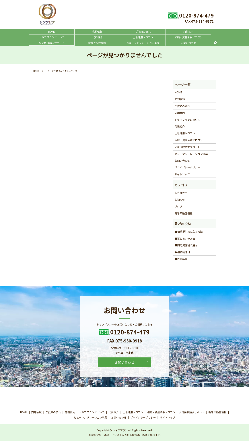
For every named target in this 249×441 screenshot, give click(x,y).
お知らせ (180, 199)
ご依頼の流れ (143, 31)
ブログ (178, 206)
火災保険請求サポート (52, 43)
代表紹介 (97, 37)
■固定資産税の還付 (186, 245)
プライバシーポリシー (187, 167)
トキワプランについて (52, 37)
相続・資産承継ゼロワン (188, 37)
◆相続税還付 (182, 252)
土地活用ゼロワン (143, 37)
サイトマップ (182, 174)
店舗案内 (188, 31)
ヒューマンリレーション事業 (142, 43)
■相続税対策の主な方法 (189, 231)
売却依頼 (97, 31)
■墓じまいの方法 (185, 238)
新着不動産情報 (97, 43)
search (215, 43)
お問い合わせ (188, 43)
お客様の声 (181, 192)
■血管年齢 (181, 259)
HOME (51, 31)
